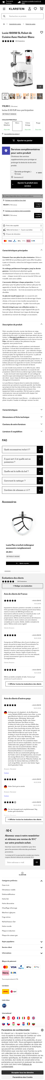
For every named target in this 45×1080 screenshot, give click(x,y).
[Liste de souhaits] (35, 9)
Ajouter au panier (24, 140)
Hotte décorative (8, 903)
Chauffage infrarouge (9, 908)
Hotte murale (7, 926)
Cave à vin (5, 885)
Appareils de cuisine (15, 24)
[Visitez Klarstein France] (18, 1018)
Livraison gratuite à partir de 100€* (31, 2)
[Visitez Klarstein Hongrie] (13, 1023)
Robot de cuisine (30, 24)
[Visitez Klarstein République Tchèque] (8, 1023)
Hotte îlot (5, 899)
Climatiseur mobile (8, 890)
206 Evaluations (20, 41)
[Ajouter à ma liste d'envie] (41, 32)
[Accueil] (6, 24)
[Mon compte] (29, 9)
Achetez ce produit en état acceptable (17, 211)
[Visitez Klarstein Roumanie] (28, 1023)
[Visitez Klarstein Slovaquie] (3, 1023)
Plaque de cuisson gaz (10, 935)
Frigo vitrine (6, 917)
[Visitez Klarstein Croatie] (23, 1023)
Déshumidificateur (8, 894)
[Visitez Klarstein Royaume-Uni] (33, 1018)
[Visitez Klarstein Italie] (23, 1018)
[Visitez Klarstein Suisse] (13, 1018)
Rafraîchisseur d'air (9, 922)
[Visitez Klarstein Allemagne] (3, 1018)
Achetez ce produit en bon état (15, 200)
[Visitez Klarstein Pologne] (18, 1023)
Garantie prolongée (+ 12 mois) (23, 172)
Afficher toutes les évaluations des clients (25, 684)
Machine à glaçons (8, 912)
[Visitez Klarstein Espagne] (28, 1018)
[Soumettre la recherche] (4, 16)
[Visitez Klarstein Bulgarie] (33, 1023)
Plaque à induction (8, 931)
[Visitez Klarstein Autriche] (8, 1018)
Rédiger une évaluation (23, 586)
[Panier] (41, 9)
